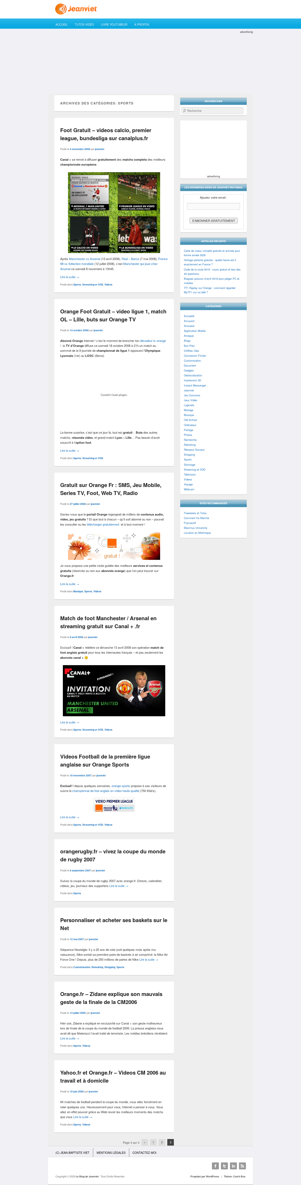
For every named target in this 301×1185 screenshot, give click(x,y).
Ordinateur (190, 425)
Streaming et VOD (92, 284)
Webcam (189, 489)
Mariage (188, 410)
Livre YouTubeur (114, 24)
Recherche (190, 440)
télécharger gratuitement (103, 524)
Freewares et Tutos (195, 513)
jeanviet (99, 149)
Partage (188, 430)
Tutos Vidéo (84, 24)
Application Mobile (195, 331)
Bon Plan (189, 346)
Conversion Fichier (195, 356)
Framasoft (190, 523)
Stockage (189, 464)
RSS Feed (242, 1165)
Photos (188, 435)
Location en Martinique (197, 533)
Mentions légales (111, 1153)
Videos (108, 284)
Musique (78, 591)
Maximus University (195, 528)
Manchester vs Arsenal (84, 259)
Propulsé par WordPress (204, 1176)
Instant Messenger (195, 385)
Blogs (187, 341)
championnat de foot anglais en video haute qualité (105, 790)
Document (190, 365)
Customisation (81, 967)
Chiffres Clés (191, 351)
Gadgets (189, 370)
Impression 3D (192, 380)
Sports (77, 284)
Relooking (97, 967)
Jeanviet (189, 390)
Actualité (189, 316)
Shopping (109, 967)
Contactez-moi (144, 1153)
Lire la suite (69, 277)
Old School (190, 420)
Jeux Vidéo (190, 400)
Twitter (224, 1165)
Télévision (190, 474)
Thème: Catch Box (235, 1176)
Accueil (61, 24)
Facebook (215, 1165)
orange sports (121, 786)
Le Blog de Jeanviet (87, 1176)
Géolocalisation (193, 375)
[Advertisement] (150, 63)
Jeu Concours (192, 395)
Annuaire (189, 326)
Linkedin (233, 1165)
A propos (141, 24)
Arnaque (189, 336)
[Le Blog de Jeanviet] (150, 9)
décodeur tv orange (153, 340)
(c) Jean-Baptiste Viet (72, 1153)
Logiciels (189, 405)
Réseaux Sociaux (194, 450)
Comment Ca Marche (196, 518)
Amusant (189, 321)
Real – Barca (130, 259)
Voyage (188, 484)
